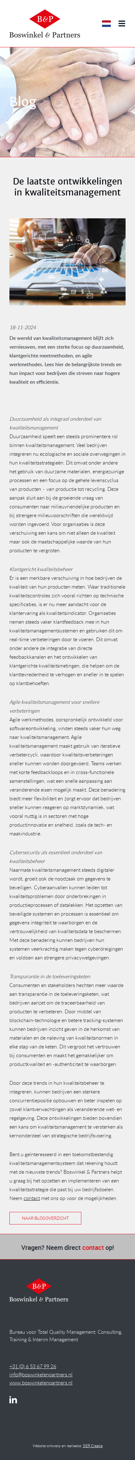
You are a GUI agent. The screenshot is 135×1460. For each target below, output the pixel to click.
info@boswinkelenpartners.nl (41, 1374)
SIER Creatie (93, 1445)
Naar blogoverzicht (45, 1218)
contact (32, 1198)
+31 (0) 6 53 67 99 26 (32, 1366)
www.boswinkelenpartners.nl (41, 1382)
